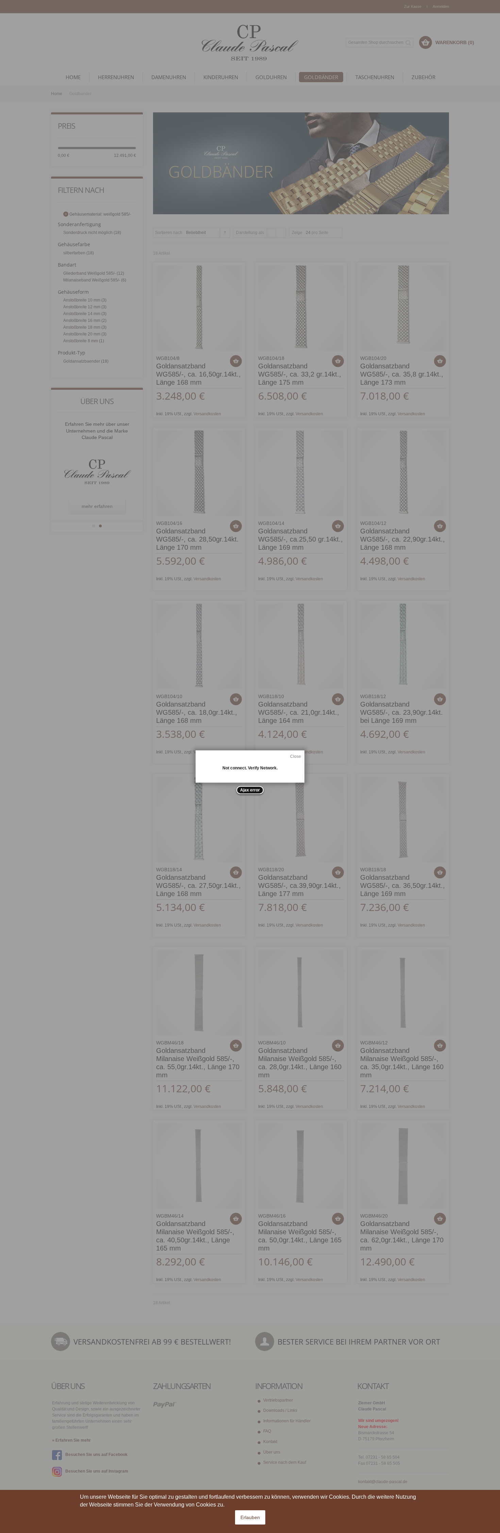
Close (295, 756)
